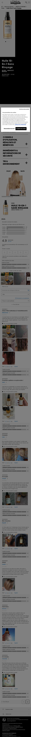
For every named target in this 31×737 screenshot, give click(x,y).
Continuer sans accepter (24, 109)
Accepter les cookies (21, 128)
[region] (15, 119)
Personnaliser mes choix (9, 128)
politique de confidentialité (20, 124)
